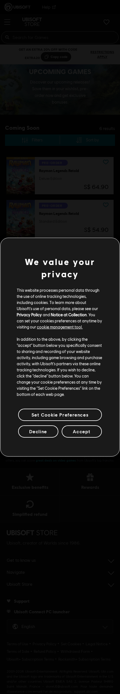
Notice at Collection (69, 314)
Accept (82, 431)
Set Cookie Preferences (60, 414)
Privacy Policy (29, 314)
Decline (38, 431)
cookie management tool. (60, 326)
